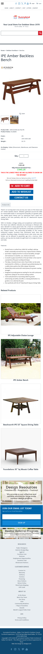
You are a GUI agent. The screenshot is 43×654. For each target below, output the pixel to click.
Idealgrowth (27, 644)
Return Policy (22, 583)
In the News (22, 595)
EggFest (35, 8)
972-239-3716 (22, 636)
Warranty (22, 573)
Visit (24, 8)
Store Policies (22, 581)
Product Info (5, 205)
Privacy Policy (22, 618)
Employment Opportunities (22, 558)
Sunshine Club (22, 560)
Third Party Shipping (21, 585)
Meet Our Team (22, 597)
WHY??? (33, 178)
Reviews (22, 556)
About (12, 8)
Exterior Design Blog (21, 550)
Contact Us (21, 570)
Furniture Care (22, 554)
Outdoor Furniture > (12, 50)
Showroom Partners (22, 562)
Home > (3, 50)
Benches (21, 50)
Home (6, 8)
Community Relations (22, 603)
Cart (40, 3)
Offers (29, 8)
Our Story (22, 599)
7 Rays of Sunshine (22, 606)
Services (22, 577)
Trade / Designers (21, 548)
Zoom (23, 113)
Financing (22, 579)
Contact (18, 8)
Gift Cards (22, 587)
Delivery (22, 575)
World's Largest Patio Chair (21, 610)
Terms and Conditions (22, 620)
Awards (22, 608)
